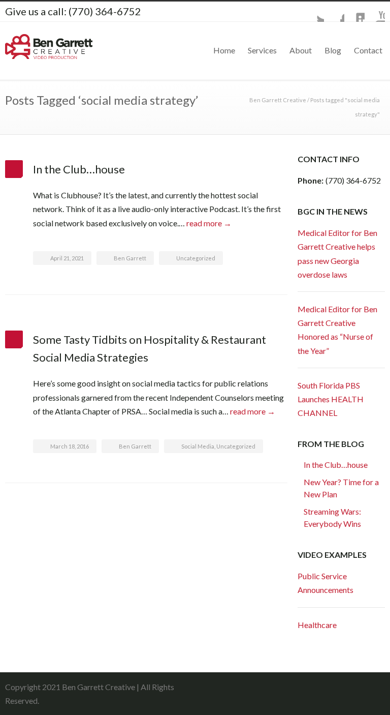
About (300, 50)
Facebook (334, 12)
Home (224, 50)
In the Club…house (79, 169)
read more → (209, 223)
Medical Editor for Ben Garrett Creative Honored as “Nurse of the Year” (337, 329)
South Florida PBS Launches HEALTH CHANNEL (331, 399)
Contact (368, 50)
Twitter (314, 12)
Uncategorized (195, 258)
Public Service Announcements (325, 582)
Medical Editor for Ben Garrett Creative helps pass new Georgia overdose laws (337, 253)
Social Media (197, 446)
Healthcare (317, 625)
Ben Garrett (130, 258)
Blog (332, 50)
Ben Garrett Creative (277, 100)
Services (262, 50)
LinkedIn (354, 12)
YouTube (375, 12)
